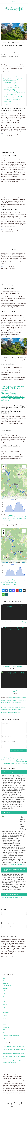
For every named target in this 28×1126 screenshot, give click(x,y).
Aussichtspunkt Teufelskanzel (16, 697)
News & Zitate (6, 1027)
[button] (3, 590)
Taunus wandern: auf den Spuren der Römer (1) (14, 690)
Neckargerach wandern (11, 700)
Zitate (4, 1032)
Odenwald (3, 57)
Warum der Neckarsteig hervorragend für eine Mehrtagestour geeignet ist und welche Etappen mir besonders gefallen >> (12, 396)
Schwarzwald (5, 1012)
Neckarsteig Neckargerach (7, 705)
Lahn (4, 996)
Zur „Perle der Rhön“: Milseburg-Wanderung (14, 622)
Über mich (5, 1038)
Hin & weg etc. (8, 103)
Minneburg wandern (16, 698)
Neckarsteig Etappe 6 (16, 704)
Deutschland (4, 56)
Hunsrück (5, 993)
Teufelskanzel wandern (16, 709)
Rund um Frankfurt (7, 985)
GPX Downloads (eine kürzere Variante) (14, 104)
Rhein (4, 1007)
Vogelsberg (5, 1020)
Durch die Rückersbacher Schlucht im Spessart (13, 1046)
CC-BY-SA (15, 498)
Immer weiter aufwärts (12, 87)
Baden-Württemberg (15, 54)
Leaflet (3, 496)
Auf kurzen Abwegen (12, 91)
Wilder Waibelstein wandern (14, 712)
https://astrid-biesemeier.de (16, 864)
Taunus (4, 1018)
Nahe (4, 999)
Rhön (4, 1010)
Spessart (5, 1015)
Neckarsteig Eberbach (16, 702)
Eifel (4, 990)
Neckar (11, 56)
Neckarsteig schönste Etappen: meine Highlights (13, 1053)
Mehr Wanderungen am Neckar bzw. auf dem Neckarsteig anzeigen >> (12, 388)
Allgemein (6, 54)
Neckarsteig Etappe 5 (6, 704)
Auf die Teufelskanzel (12, 84)
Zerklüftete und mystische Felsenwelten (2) (14, 666)
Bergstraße (5, 988)
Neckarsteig (18, 56)
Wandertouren (6, 980)
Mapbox (23, 498)
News (4, 1029)
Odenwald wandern (5, 709)
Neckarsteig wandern (20, 707)
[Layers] (24, 466)
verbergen (16, 76)
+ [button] (3, 466)
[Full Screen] (3, 471)
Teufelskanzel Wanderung (7, 711)
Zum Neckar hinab (11, 94)
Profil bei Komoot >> (11, 461)
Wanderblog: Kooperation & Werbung (11, 1035)
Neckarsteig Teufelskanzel (7, 707)
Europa (4, 1024)
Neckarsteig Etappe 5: (10, 82)
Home (4, 978)
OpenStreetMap (11, 496)
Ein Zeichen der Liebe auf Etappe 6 (15, 92)
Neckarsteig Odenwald (20, 705)
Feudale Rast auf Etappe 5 (13, 85)
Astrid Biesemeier (8, 52)
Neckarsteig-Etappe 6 (10, 89)
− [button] (3, 468)
